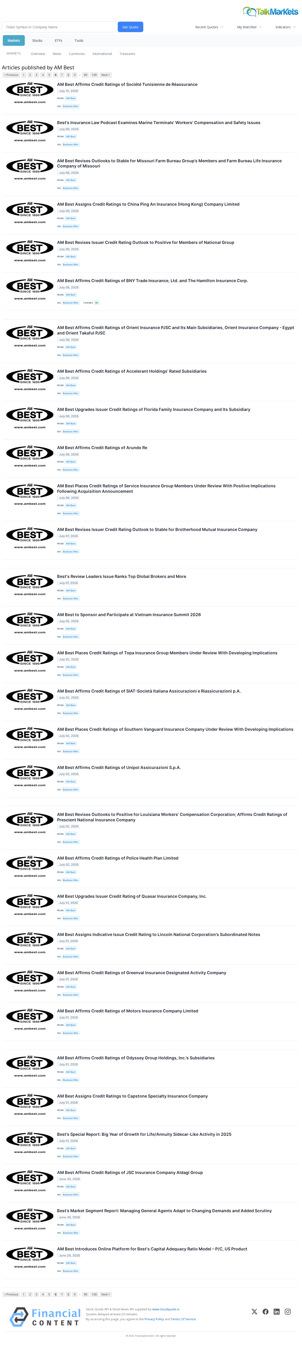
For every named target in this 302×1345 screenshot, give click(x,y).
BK (96, 302)
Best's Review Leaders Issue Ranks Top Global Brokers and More (121, 576)
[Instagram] (288, 1317)
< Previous (11, 75)
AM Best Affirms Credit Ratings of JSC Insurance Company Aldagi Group (130, 1172)
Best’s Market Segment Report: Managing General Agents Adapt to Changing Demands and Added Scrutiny (164, 1210)
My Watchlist (247, 27)
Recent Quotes (206, 27)
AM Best (71, 98)
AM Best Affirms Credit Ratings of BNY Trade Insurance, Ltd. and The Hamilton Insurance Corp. (152, 280)
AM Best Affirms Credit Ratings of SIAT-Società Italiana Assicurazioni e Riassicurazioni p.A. (149, 691)
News (57, 53)
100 (94, 75)
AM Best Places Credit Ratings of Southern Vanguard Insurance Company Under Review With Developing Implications (175, 729)
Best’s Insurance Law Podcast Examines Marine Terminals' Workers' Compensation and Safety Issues (158, 122)
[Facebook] (265, 1317)
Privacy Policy (154, 1319)
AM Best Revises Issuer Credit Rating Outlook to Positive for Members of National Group (145, 242)
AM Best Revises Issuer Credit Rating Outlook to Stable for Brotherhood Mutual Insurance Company (157, 529)
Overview (38, 53)
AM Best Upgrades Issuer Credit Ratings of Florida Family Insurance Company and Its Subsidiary (153, 409)
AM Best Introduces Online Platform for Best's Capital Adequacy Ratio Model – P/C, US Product (152, 1248)
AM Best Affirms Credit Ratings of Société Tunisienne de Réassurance (127, 84)
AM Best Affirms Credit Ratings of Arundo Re (102, 447)
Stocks (37, 40)
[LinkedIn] (276, 1317)
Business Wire (70, 106)
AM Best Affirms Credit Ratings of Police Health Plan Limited (117, 858)
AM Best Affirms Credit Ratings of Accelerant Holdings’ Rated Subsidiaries (132, 371)
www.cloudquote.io (166, 1309)
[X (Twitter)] (254, 1317)
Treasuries (127, 53)
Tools (79, 40)
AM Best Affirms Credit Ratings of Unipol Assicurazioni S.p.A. (119, 767)
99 (85, 75)
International (102, 53)
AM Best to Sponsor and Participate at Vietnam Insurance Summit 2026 (129, 614)
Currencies (77, 53)
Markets (14, 40)
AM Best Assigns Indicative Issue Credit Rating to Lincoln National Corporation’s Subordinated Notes (158, 934)
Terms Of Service (183, 1319)
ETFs (58, 40)
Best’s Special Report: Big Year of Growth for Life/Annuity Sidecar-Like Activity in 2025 (144, 1134)
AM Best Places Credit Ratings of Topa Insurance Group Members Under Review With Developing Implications (167, 652)
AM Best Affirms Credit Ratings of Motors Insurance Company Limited (127, 1010)
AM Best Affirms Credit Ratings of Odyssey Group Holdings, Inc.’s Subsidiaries (136, 1057)
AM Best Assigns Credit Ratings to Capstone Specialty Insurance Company (132, 1096)
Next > (105, 75)
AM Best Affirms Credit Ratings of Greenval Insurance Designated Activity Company (141, 972)
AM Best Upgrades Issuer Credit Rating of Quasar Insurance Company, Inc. (132, 896)
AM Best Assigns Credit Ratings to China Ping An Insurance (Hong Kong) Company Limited (148, 204)
